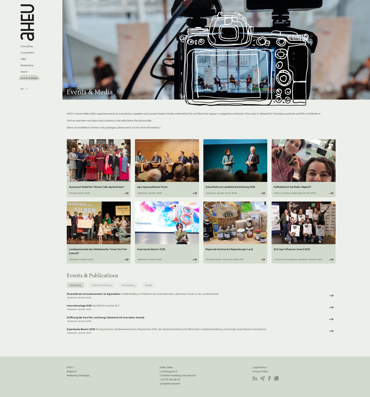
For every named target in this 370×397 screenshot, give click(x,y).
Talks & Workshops (101, 285)
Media (148, 285)
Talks (23, 59)
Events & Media (29, 78)
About (24, 71)
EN (22, 88)
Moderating (27, 65)
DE (26, 88)
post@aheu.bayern (170, 383)
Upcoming (75, 285)
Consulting (27, 46)
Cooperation (27, 52)
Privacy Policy (260, 371)
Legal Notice (260, 367)
